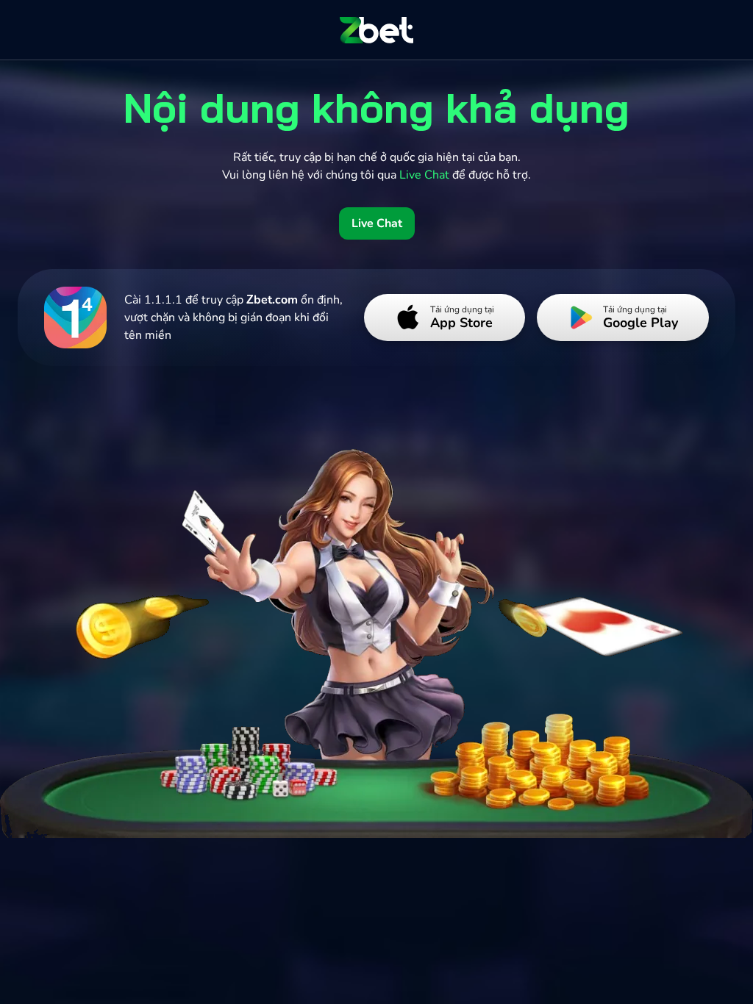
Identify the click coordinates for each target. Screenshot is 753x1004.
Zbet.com (272, 300)
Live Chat (376, 223)
